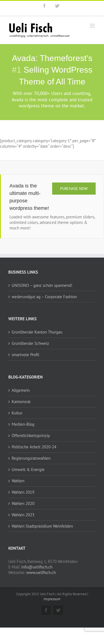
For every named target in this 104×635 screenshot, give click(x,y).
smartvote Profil (25, 354)
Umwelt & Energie (28, 469)
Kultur (17, 413)
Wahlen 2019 (23, 492)
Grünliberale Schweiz (30, 343)
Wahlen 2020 (23, 503)
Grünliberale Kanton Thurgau (37, 332)
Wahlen (18, 480)
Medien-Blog (23, 424)
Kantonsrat (21, 401)
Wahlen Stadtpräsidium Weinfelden (42, 526)
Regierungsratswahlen (31, 458)
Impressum (52, 599)
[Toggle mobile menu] (93, 26)
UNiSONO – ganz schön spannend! (42, 285)
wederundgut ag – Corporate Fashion (44, 296)
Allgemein (21, 390)
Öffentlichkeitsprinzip (31, 435)
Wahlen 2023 (23, 514)
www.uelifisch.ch (41, 572)
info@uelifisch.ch (36, 567)
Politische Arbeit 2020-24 (34, 446)
